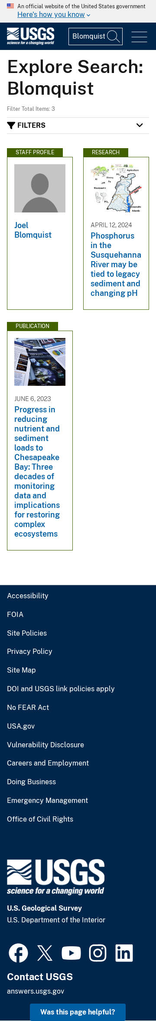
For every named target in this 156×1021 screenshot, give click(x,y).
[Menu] (139, 37)
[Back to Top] (124, 989)
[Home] (30, 43)
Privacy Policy (29, 652)
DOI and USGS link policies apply (61, 689)
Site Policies (27, 633)
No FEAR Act (28, 708)
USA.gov (21, 726)
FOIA (15, 615)
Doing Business (31, 782)
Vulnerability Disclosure (45, 745)
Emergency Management (47, 801)
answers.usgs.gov (35, 991)
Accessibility (28, 596)
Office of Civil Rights (40, 819)
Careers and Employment (48, 763)
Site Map (21, 670)
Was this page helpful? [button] (77, 1012)
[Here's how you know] (78, 11)
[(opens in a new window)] (18, 951)
